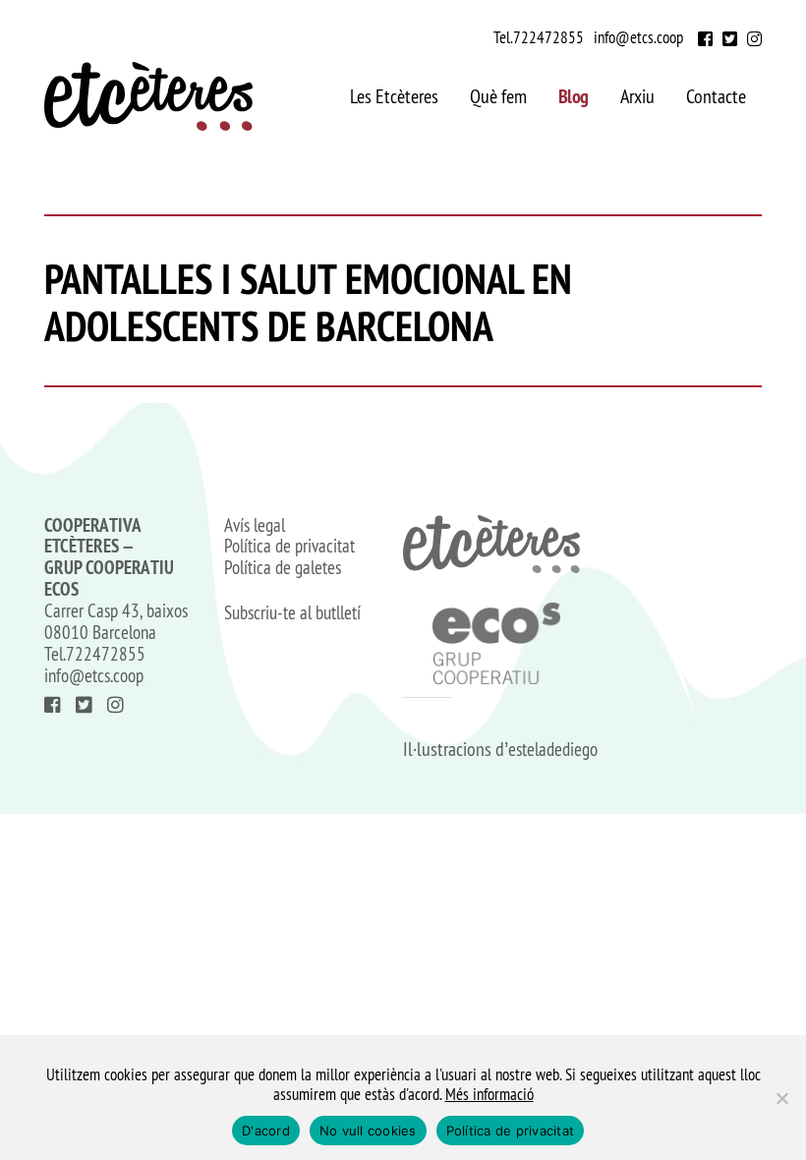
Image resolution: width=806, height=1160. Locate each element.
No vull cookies (368, 1130)
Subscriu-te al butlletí (292, 613)
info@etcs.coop (638, 37)
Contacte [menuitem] (716, 96)
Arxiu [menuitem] (637, 96)
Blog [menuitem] (573, 96)
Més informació (489, 1094)
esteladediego (553, 749)
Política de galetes (282, 568)
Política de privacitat (289, 546)
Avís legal (254, 526)
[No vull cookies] (781, 1098)
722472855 (548, 37)
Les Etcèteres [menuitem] (394, 96)
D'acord (266, 1130)
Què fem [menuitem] (498, 96)
